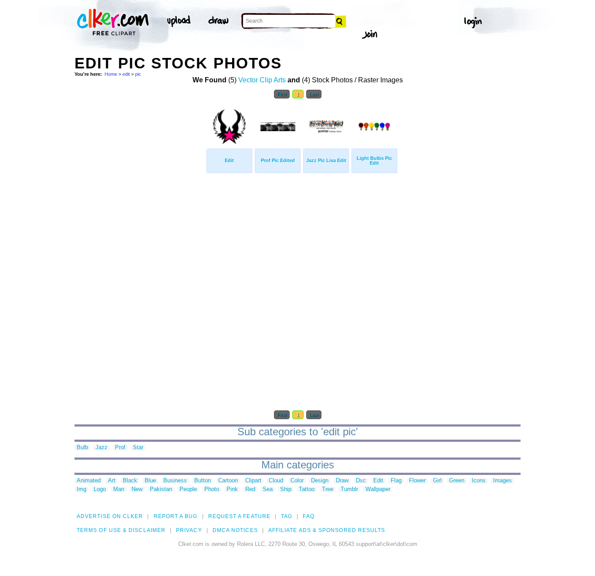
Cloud (276, 481)
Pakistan (161, 489)
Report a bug (176, 516)
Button (202, 481)
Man (118, 489)
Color (297, 481)
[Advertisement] (139, 234)
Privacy (189, 530)
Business (175, 481)
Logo (100, 489)
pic (138, 74)
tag (286, 516)
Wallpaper (377, 489)
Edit (378, 481)
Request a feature (239, 516)
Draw (342, 481)
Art (111, 481)
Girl (437, 481)
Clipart (253, 481)
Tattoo (306, 489)
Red (250, 489)
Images (502, 481)
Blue (150, 481)
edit (126, 74)
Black (130, 481)
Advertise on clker (110, 516)
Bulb (82, 448)
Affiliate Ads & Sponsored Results (326, 530)
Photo (211, 489)
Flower (417, 481)
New (137, 489)
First (282, 94)
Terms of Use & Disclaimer (121, 530)
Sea (268, 489)
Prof (120, 448)
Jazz (101, 448)
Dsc (361, 481)
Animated (89, 481)
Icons (479, 481)
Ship (285, 489)
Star (138, 448)
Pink (232, 489)
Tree (327, 489)
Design (319, 481)
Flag (396, 481)
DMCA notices (235, 530)
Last (313, 94)
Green (456, 481)
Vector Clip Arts (262, 80)
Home (111, 74)
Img (81, 489)
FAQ (308, 516)
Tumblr (349, 489)
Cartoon (228, 481)
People (188, 489)
